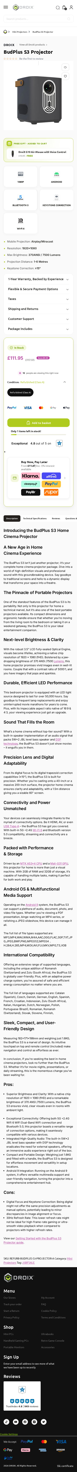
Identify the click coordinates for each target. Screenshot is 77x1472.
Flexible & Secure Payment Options (33, 289)
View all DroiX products (32, 44)
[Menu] (9, 7)
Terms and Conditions (53, 1317)
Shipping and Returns (23, 309)
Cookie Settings (9, 1434)
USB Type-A (11, 826)
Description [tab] (12, 518)
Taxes (12, 299)
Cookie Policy (49, 1310)
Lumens (59, 661)
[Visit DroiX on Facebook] (25, 1422)
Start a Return (11, 1310)
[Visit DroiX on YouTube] (16, 1422)
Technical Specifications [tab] (35, 518)
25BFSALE (28, 1262)
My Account (48, 1297)
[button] (64, 7)
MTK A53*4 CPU (31, 863)
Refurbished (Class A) (20, 392)
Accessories (47, 1347)
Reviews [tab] (56, 518)
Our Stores (10, 1297)
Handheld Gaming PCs (16, 1340)
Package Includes (20, 329)
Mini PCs (8, 1334)
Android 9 (32, 904)
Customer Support (21, 319)
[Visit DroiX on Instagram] (34, 1422)
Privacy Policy (11, 1317)
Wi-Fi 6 (37, 830)
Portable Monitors (14, 1347)
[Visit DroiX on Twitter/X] (44, 1422)
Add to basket (41, 423)
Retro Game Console (52, 1340)
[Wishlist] (66, 76)
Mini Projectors (19, 31)
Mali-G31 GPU (59, 863)
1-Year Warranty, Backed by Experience (36, 279)
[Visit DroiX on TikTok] (6, 1422)
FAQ (43, 1304)
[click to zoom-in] (38, 100)
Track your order (13, 1304)
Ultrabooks (47, 1334)
